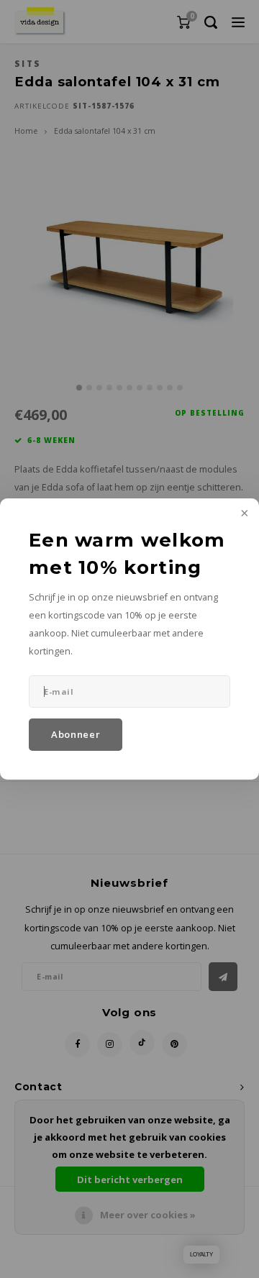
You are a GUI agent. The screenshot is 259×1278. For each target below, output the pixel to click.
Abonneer (75, 734)
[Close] (243, 514)
